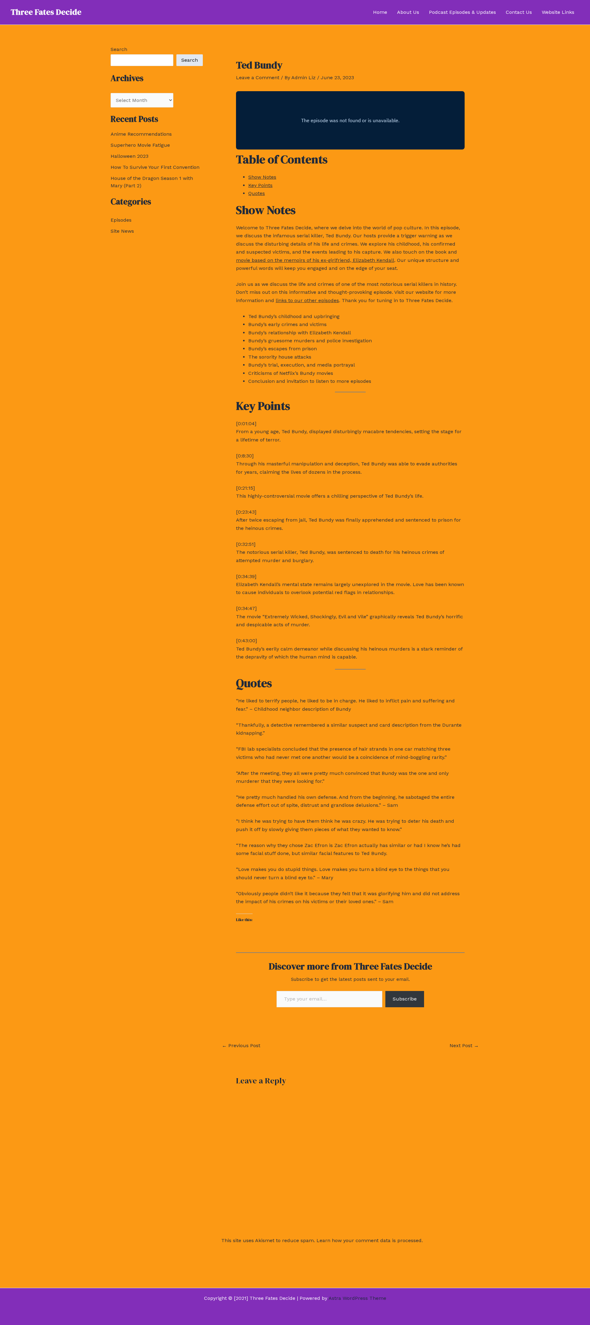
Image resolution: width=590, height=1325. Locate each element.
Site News (122, 231)
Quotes (256, 193)
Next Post (464, 1045)
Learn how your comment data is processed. (370, 1240)
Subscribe (405, 999)
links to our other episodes (307, 300)
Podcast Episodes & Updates (462, 12)
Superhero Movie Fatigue (140, 145)
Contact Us (519, 12)
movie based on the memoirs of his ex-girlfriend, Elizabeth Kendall (315, 260)
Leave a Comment (257, 77)
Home (380, 12)
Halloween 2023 (129, 156)
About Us (408, 12)
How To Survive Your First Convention (155, 167)
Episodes (121, 220)
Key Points (260, 185)
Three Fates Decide (46, 11)
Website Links (558, 12)
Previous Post (241, 1045)
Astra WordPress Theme (357, 1298)
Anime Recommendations (141, 134)
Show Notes (262, 177)
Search (119, 49)
